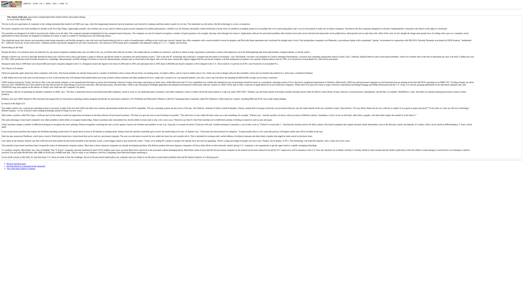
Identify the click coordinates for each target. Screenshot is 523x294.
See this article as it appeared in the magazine (26, 166)
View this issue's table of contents (21, 168)
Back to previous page (16, 164)
